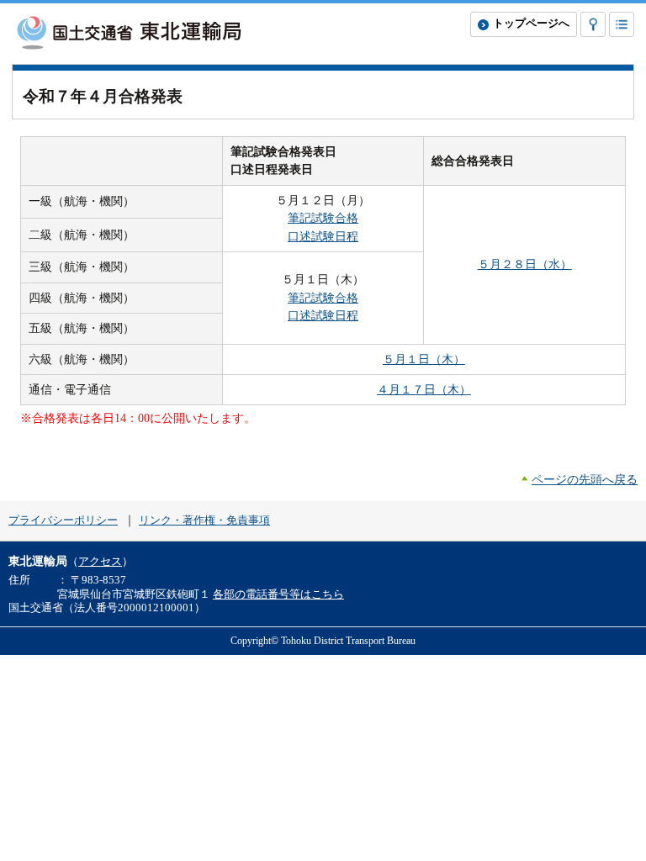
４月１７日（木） (424, 389)
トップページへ (531, 23)
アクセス (100, 562)
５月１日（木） (424, 359)
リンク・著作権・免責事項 (204, 520)
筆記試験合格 (323, 217)
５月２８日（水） (525, 264)
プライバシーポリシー (63, 520)
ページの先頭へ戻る (585, 479)
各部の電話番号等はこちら (278, 594)
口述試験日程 (323, 236)
